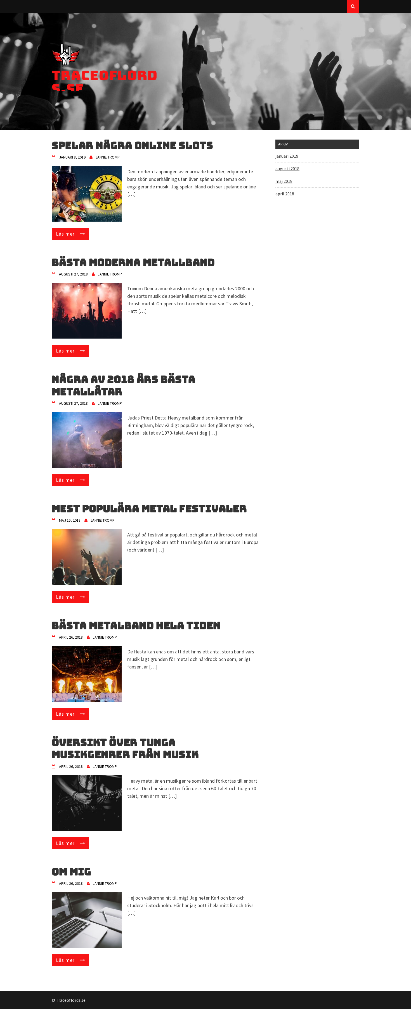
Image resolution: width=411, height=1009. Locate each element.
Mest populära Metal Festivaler (149, 508)
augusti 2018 (287, 168)
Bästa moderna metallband (133, 262)
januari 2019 (286, 156)
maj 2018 (283, 181)
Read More (68, 234)
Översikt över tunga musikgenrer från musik (125, 748)
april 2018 (284, 193)
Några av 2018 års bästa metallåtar (123, 385)
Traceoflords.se (105, 81)
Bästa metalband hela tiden (136, 625)
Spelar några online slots (132, 145)
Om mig (71, 871)
